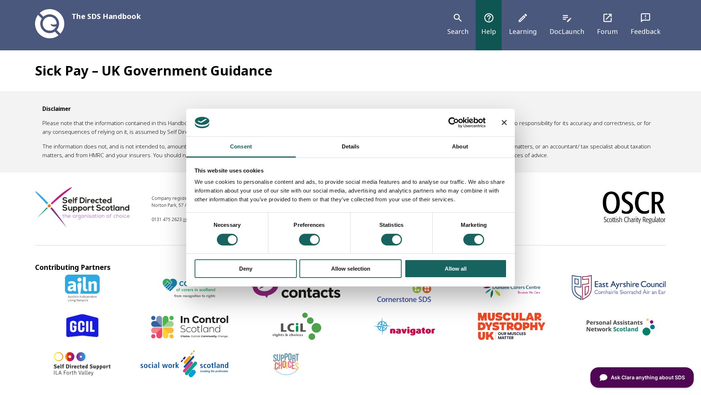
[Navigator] (404, 337)
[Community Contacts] (296, 299)
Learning (523, 24)
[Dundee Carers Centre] (511, 299)
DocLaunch (566, 24)
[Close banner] (504, 122)
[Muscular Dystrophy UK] (511, 337)
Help (488, 24)
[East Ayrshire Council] (618, 297)
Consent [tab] (241, 146)
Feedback (645, 24)
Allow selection (350, 269)
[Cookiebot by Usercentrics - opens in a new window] (454, 122)
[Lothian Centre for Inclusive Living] (297, 337)
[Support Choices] (286, 375)
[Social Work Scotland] (184, 375)
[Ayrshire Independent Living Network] (82, 299)
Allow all (456, 269)
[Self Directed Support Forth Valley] (82, 375)
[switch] (309, 239)
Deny (245, 269)
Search (457, 24)
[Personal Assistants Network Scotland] (618, 337)
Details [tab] (351, 146)
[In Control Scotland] (189, 337)
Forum (607, 24)
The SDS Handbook (106, 16)
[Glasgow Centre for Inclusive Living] (82, 337)
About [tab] (460, 146)
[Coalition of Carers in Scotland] (190, 299)
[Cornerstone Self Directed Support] (404, 299)
